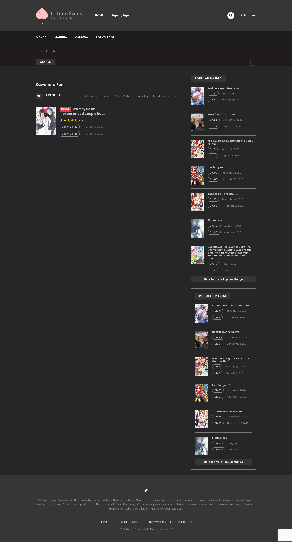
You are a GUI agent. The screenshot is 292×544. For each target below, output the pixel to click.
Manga (41, 37)
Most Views (161, 96)
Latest (106, 96)
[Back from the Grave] (197, 122)
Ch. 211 (213, 126)
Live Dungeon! (216, 167)
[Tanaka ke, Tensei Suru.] (197, 202)
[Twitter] (146, 490)
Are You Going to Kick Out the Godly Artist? (230, 142)
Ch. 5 (212, 149)
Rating (127, 96)
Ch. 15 (213, 99)
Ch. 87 (213, 179)
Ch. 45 (213, 263)
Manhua (60, 37)
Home (40, 51)
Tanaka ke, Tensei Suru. (223, 194)
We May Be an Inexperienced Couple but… (82, 111)
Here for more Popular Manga (223, 279)
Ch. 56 (213, 205)
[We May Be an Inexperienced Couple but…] (46, 121)
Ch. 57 (213, 199)
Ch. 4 (213, 155)
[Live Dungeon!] (197, 175)
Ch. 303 (214, 225)
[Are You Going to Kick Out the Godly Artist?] (197, 149)
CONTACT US (183, 522)
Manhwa (81, 37)
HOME (99, 15)
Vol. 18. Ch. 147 (69, 126)
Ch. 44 (213, 270)
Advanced (248, 15)
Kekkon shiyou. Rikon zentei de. (227, 88)
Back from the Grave (221, 114)
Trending (142, 96)
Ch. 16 (213, 93)
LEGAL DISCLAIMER (127, 522)
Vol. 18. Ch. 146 (69, 133)
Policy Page (105, 37)
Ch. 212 (214, 119)
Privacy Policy (157, 522)
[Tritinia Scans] (59, 15)
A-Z (117, 96)
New (176, 96)
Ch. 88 (213, 172)
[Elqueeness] (197, 228)
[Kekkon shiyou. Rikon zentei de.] (197, 96)
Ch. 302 (214, 232)
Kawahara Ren (55, 51)
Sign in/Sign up (122, 15)
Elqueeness (215, 220)
